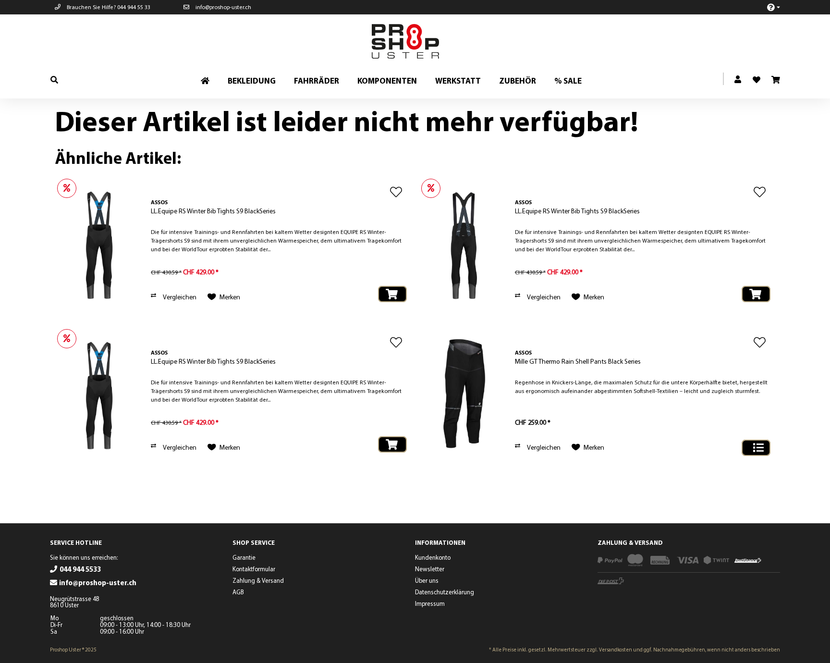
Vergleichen (179, 297)
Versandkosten (615, 649)
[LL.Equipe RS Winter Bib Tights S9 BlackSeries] (100, 244)
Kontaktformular (253, 569)
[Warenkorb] (775, 80)
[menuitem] (768, 7)
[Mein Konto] (738, 80)
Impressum (430, 603)
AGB (238, 592)
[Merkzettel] (752, 77)
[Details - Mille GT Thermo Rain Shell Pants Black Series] (756, 448)
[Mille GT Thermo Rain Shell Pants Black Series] (464, 394)
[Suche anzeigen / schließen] (54, 79)
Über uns (427, 580)
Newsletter (429, 569)
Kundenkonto (433, 557)
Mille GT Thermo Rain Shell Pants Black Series (578, 361)
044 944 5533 (80, 569)
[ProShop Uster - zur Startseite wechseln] (417, 41)
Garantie (244, 557)
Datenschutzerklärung (444, 592)
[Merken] (396, 192)
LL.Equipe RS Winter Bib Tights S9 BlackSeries (213, 211)
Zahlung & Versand (258, 580)
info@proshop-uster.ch (222, 7)
